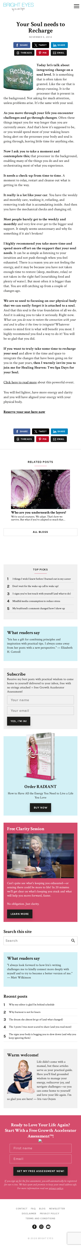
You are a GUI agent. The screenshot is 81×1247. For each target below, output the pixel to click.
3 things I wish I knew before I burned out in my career (41, 579)
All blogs (40, 532)
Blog (42, 1208)
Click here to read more (20, 382)
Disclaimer (29, 1213)
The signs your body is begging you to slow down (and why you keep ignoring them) (42, 1036)
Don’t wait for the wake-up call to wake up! (35, 586)
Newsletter (57, 1208)
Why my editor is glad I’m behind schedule (31, 1004)
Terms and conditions (40, 1218)
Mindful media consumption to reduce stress (36, 601)
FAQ (33, 1208)
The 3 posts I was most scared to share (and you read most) (40, 1027)
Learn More (20, 914)
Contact (21, 1208)
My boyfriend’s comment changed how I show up (38, 608)
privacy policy (56, 1188)
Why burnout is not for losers (24, 1012)
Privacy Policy (49, 1213)
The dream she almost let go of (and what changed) (36, 1019)
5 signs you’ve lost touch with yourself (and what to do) (41, 593)
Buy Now (40, 807)
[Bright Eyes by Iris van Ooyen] (19, 7)
